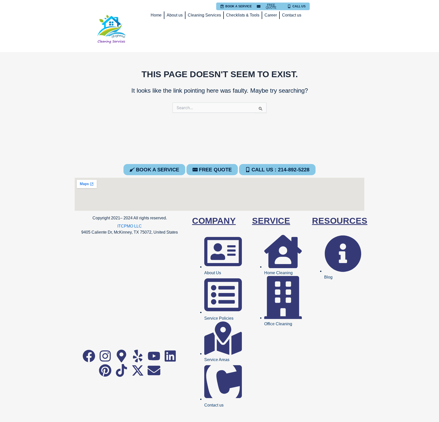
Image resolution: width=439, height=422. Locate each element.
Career (270, 15)
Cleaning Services (204, 15)
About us (175, 15)
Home (156, 15)
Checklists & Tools (242, 15)
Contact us (291, 15)
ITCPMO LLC (129, 226)
